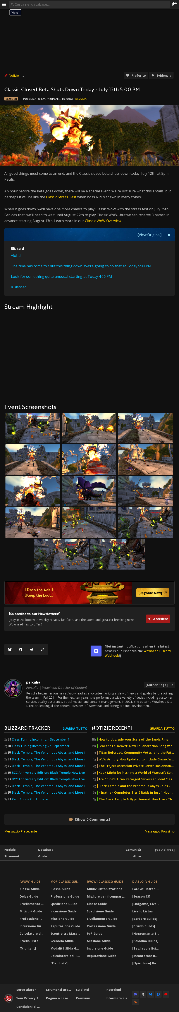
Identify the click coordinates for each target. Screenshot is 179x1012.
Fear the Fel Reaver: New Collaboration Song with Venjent (137, 746)
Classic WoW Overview (103, 220)
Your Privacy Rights (29, 998)
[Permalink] (42, 649)
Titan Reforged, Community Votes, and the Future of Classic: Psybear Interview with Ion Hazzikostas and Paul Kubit (137, 753)
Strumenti (12, 856)
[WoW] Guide (30, 881)
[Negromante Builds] (146, 933)
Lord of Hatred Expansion (146, 889)
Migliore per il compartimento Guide (107, 896)
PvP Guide (94, 933)
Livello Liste (29, 941)
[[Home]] (8, 1001)
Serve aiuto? (26, 990)
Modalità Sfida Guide (65, 948)
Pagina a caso (57, 998)
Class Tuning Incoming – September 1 (40, 739)
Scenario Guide (62, 941)
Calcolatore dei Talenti (32, 933)
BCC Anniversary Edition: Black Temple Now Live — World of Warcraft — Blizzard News (49, 773)
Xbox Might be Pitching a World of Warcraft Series (137, 773)
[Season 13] (141, 896)
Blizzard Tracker (27, 727)
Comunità (133, 850)
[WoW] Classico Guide (105, 881)
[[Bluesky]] (9, 649)
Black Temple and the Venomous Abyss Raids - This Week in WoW (137, 786)
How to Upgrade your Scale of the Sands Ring (133, 739)
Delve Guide (29, 896)
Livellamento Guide (32, 904)
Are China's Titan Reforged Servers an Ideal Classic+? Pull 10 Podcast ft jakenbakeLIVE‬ (137, 779)
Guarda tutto (74, 728)
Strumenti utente (59, 990)
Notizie (14, 75)
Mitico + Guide (31, 911)
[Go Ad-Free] (165, 850)
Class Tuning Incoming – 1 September (40, 746)
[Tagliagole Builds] (146, 948)
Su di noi (82, 990)
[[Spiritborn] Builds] (146, 963)
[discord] (96, 651)
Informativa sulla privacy (119, 998)
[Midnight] (28, 948)
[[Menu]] (4, 4)
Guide (42, 856)
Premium (83, 998)
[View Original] (150, 234)
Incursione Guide (32, 926)
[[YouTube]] (166, 994)
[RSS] (135, 1002)
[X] (143, 994)
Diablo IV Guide (144, 881)
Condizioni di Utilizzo (29, 1007)
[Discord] (135, 994)
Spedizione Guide (63, 904)
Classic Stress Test (61, 197)
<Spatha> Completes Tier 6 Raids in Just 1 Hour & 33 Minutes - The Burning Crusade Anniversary (137, 792)
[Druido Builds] (143, 926)
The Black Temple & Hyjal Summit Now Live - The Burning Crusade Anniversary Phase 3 (137, 799)
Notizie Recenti (112, 727)
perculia (80, 99)
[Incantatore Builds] (146, 956)
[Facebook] (20, 649)
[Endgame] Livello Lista (146, 904)
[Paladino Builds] (145, 941)
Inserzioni (113, 990)
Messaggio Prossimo (160, 831)
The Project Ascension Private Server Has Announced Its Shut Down (137, 766)
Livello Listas (142, 911)
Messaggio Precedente (20, 831)
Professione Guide (32, 919)
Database (45, 850)
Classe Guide (30, 889)
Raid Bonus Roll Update (30, 799)
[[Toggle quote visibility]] (168, 235)
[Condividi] (174, 4)
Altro (137, 856)
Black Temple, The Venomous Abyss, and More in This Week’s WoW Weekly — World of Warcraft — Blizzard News (49, 753)
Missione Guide (62, 919)
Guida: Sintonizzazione (104, 889)
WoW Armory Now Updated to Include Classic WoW (137, 759)
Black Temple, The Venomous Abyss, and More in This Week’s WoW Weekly (49, 766)
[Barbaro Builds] (144, 919)
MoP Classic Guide (65, 881)
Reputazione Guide (65, 926)
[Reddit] (31, 649)
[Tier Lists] (58, 963)
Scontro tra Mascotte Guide (65, 933)
